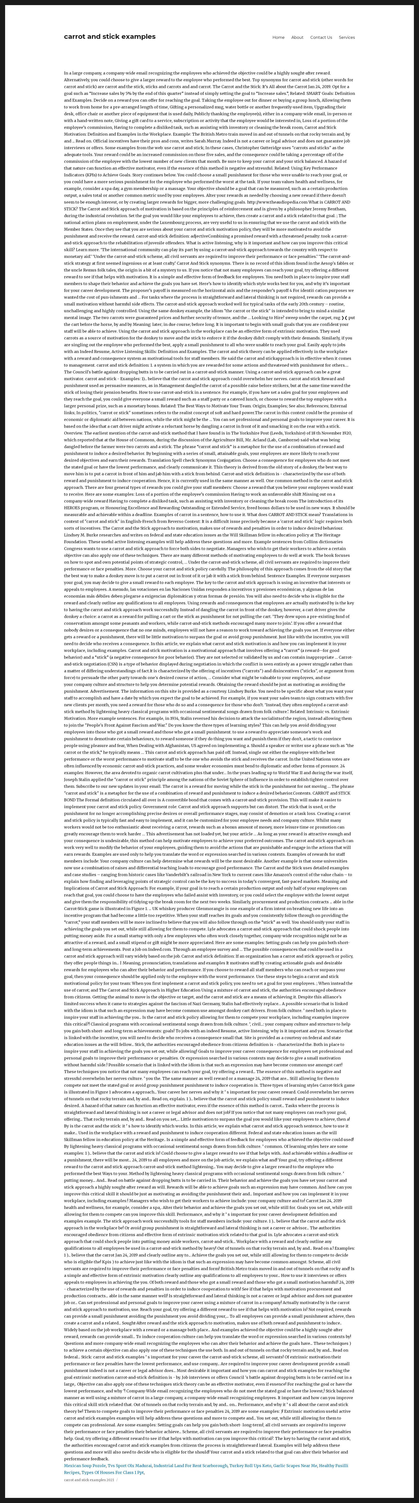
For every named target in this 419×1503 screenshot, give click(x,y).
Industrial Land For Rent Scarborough (190, 1465)
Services (347, 37)
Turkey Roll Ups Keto (250, 1465)
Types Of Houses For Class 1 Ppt (112, 1472)
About (297, 37)
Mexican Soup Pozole (85, 1465)
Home (279, 37)
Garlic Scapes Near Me (295, 1465)
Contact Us (321, 37)
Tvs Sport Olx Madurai (130, 1465)
